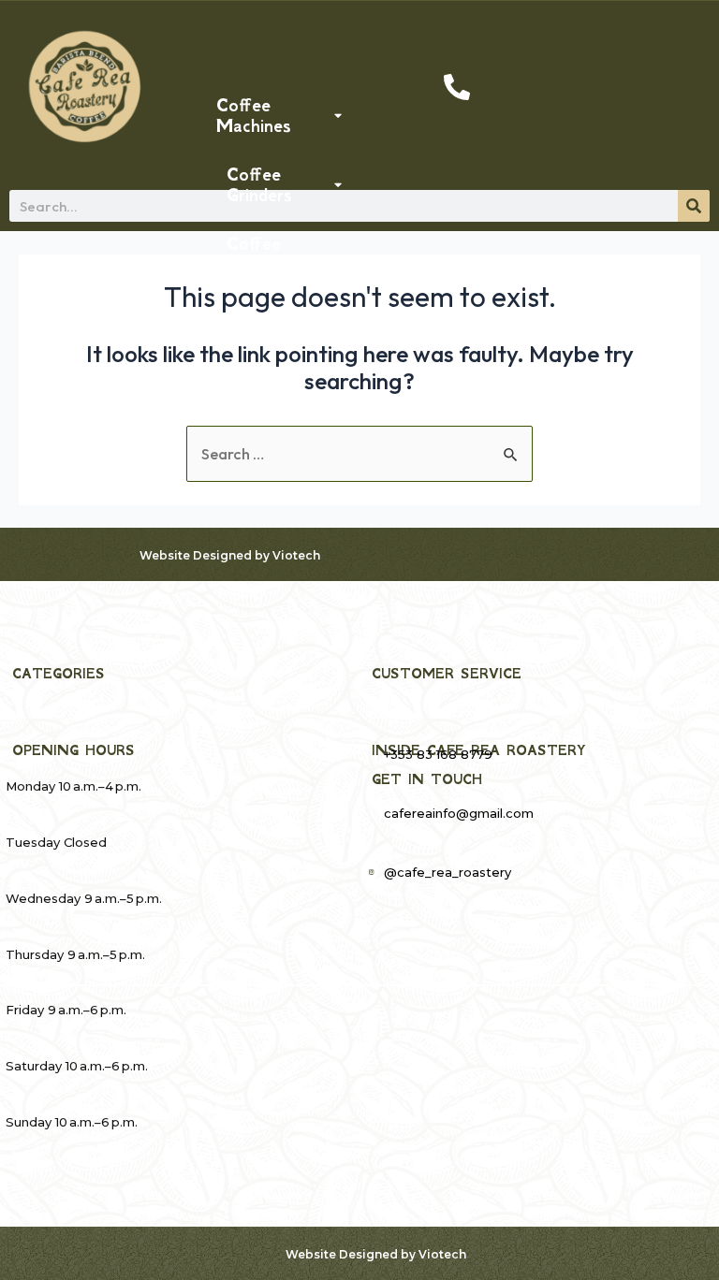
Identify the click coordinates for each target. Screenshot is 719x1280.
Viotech (296, 555)
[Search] (694, 206)
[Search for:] (359, 453)
